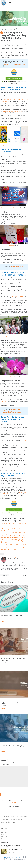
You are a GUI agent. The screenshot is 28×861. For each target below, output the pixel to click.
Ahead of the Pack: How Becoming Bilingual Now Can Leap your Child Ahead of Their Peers (13, 746)
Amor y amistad (10, 245)
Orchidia (10, 376)
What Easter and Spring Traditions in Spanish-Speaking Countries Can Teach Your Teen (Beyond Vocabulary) (13, 541)
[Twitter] (26, 558)
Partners (3, 838)
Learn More (13, 822)
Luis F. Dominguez (14, 28)
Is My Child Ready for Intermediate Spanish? (11, 845)
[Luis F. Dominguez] (3, 557)
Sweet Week (4, 401)
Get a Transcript (4, 832)
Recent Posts (7, 553)
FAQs (2, 834)
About (2, 830)
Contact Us (20, 857)
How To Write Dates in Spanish (9, 527)
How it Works (4, 836)
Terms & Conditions (5, 857)
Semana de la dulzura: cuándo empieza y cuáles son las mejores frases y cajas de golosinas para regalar (13, 411)
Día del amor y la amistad (7, 208)
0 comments (12, 29)
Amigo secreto (7, 336)
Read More (2, 621)
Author (2, 553)
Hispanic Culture (4, 29)
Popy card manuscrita (7, 145)
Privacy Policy (14, 857)
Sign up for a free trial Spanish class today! (14, 64)
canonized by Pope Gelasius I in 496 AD (12, 111)
